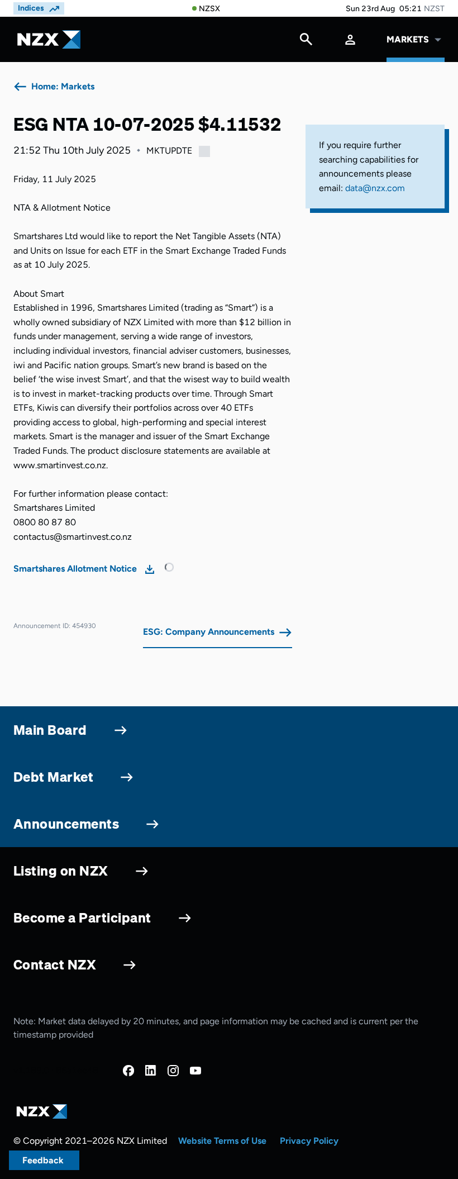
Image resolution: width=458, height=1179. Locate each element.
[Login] (350, 39)
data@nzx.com (375, 188)
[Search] (306, 42)
